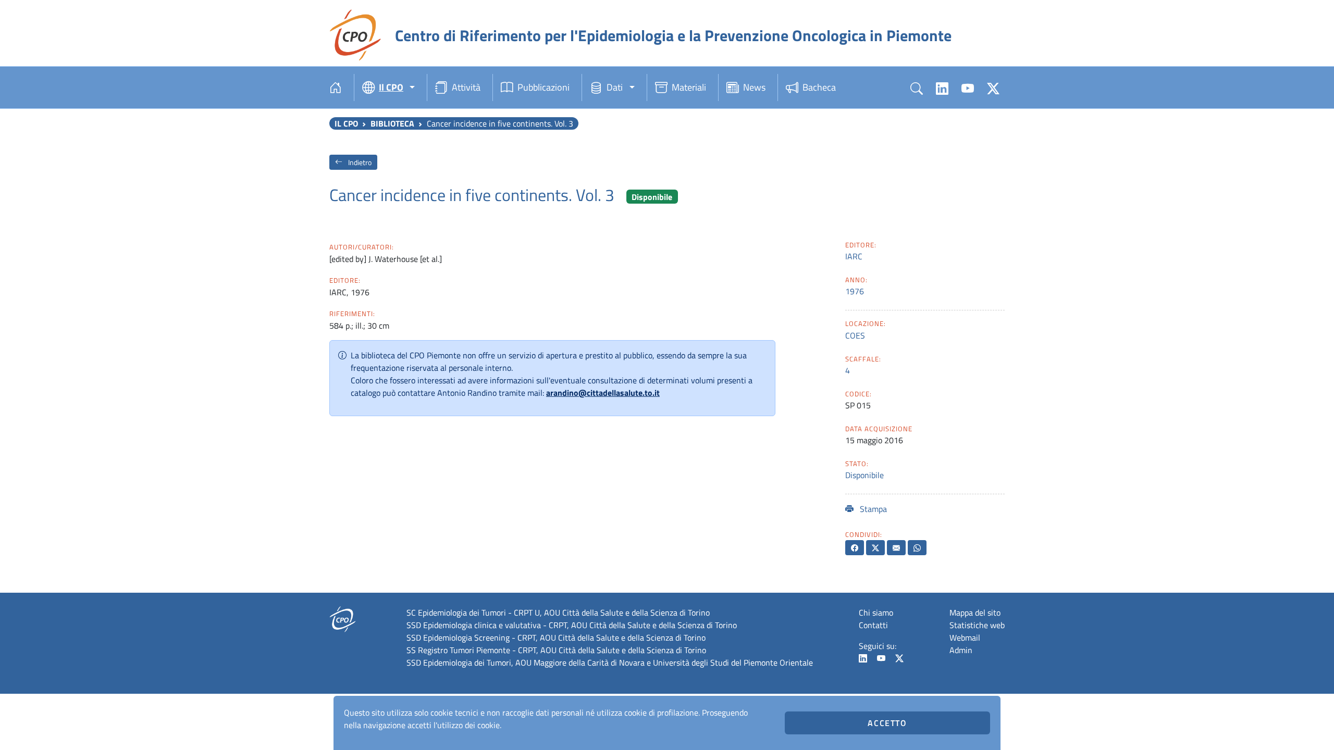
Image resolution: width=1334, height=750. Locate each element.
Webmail (964, 637)
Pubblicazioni (543, 87)
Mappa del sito (974, 612)
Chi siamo (876, 612)
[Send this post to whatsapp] (917, 547)
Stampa (872, 509)
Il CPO (346, 123)
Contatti (873, 625)
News (754, 87)
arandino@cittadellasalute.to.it (603, 392)
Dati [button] (615, 87)
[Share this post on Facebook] (854, 547)
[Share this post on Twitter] (875, 547)
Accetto (887, 723)
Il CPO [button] (391, 87)
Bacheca (819, 87)
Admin (960, 650)
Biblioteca (392, 123)
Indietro (359, 162)
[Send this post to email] (896, 547)
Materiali (689, 87)
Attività (466, 87)
